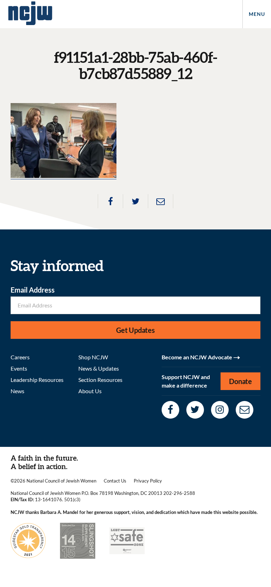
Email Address (33, 290)
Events (19, 368)
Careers (20, 357)
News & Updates (98, 368)
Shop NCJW (93, 357)
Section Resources (100, 379)
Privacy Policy (148, 481)
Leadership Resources (37, 379)
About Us (90, 391)
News (17, 391)
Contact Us (115, 481)
